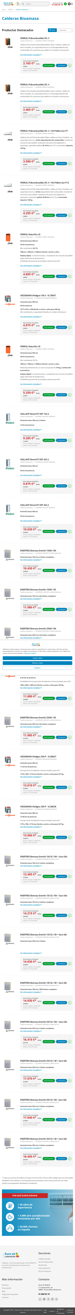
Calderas (11, 9)
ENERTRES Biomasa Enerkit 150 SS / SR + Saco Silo (43, 934)
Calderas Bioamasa (26, 41)
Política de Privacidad (70, 1311)
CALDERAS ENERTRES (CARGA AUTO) (47, 859)
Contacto (5, 1297)
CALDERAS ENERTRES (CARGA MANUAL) (48, 553)
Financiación (6, 1288)
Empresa (5, 1285)
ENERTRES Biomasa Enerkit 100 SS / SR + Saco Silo (43, 982)
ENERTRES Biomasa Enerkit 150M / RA (38, 550)
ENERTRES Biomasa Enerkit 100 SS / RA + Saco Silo (43, 856)
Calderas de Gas (44, 1259)
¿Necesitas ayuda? (58, 3)
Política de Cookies (30, 653)
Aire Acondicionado (45, 1262)
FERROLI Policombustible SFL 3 (34, 38)
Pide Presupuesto (48, 65)
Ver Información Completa (30, 55)
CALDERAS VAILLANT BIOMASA (45, 416)
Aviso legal (45, 1311)
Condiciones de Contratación (60, 1311)
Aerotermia (42, 1265)
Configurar (37, 668)
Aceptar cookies (37, 658)
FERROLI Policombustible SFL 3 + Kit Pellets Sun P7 (44, 130)
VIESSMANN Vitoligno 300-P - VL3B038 (38, 806)
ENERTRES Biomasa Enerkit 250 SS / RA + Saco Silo (43, 1021)
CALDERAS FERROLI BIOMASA (44, 41)
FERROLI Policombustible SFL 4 (34, 84)
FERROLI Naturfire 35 (30, 346)
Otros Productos (44, 1271)
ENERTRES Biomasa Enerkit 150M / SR (38, 589)
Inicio (4, 9)
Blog (3, 1291)
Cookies (52, 1311)
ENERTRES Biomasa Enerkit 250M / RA (38, 628)
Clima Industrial (44, 1268)
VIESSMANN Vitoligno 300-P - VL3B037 (38, 756)
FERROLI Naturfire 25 (30, 234)
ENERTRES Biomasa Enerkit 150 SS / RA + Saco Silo (43, 895)
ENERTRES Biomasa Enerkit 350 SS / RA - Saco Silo (43, 1099)
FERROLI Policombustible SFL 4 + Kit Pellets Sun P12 (44, 182)
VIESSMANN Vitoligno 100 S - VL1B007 (38, 295)
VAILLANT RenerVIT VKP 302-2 (34, 504)
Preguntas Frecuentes (10, 1294)
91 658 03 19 (57, 4)
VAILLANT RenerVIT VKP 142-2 (34, 413)
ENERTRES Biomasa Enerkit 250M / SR (38, 717)
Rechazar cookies (37, 663)
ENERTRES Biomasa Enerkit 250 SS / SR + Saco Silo (43, 1060)
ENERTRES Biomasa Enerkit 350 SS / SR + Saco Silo (43, 1138)
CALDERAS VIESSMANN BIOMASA (46, 298)
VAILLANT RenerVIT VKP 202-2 (34, 459)
